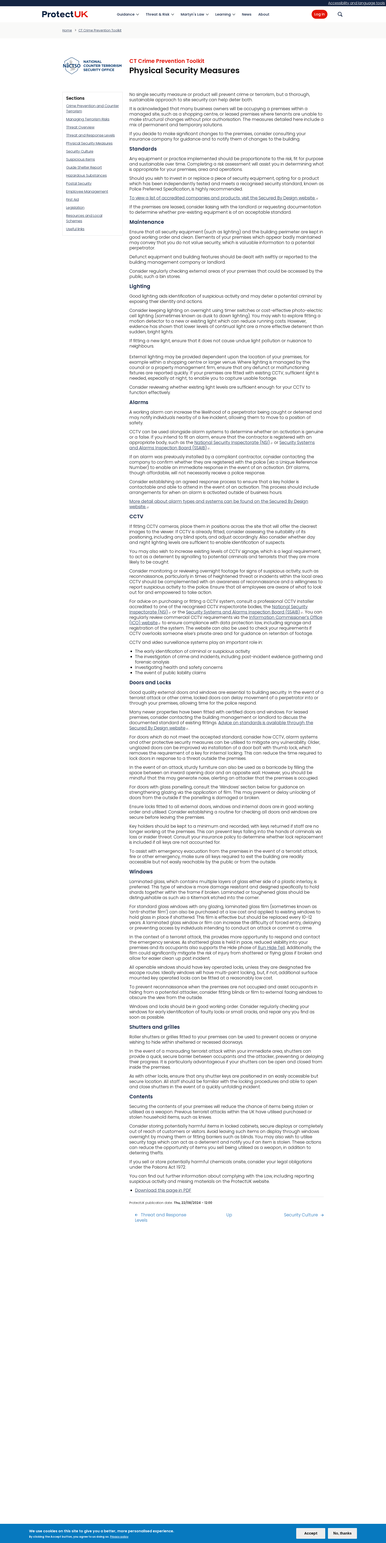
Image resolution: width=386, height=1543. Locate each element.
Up (229, 1215)
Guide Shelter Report (84, 167)
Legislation (75, 207)
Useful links (75, 229)
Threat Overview (80, 127)
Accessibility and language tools (356, 3)
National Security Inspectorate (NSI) (232, 443)
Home (67, 30)
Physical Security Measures (89, 143)
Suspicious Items (80, 159)
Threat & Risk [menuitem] (158, 17)
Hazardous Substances (86, 175)
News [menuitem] (247, 14)
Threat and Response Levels (90, 135)
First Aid (72, 199)
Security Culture (79, 151)
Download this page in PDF (163, 1190)
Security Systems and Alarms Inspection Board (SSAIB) (243, 612)
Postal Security (79, 183)
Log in (319, 14)
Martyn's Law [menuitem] (192, 17)
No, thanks (342, 1533)
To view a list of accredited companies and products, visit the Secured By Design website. (222, 198)
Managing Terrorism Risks (87, 119)
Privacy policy (119, 1537)
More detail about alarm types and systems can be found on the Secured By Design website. (218, 504)
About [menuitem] (263, 14)
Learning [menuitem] (223, 17)
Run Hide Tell (271, 948)
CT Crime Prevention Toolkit (100, 30)
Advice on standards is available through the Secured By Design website (221, 725)
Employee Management (87, 191)
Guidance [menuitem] (125, 17)
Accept (310, 1533)
